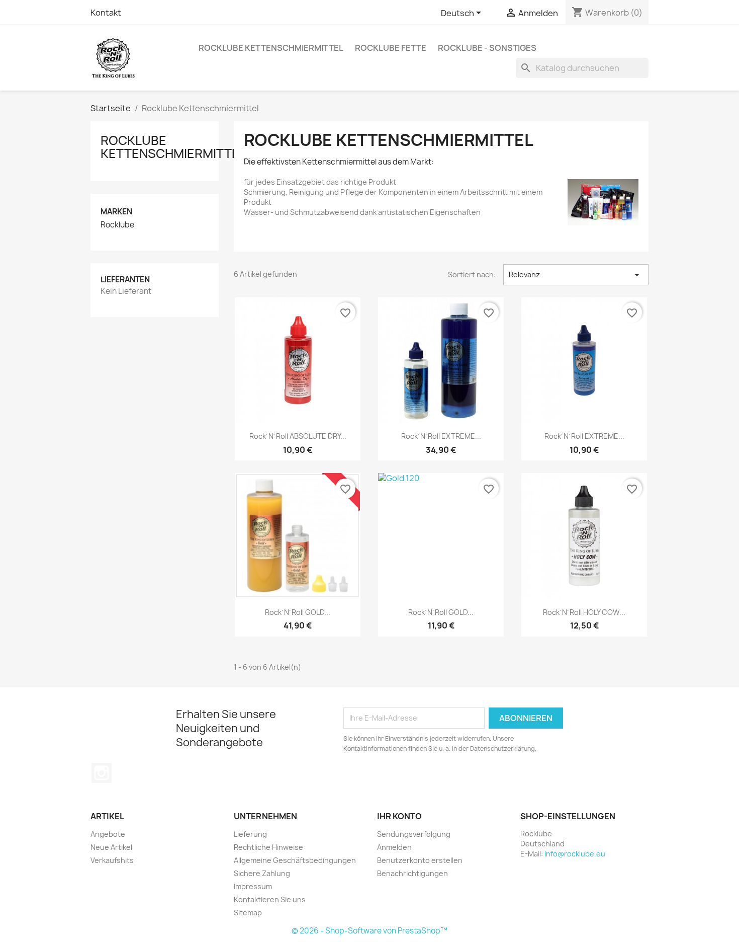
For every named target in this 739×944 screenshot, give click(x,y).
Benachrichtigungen (412, 873)
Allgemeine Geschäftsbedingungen (295, 860)
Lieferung (250, 834)
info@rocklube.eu (574, 853)
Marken (116, 211)
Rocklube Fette (390, 47)
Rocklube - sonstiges (487, 47)
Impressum (253, 886)
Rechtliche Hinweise (268, 847)
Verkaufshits (112, 860)
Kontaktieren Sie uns (270, 899)
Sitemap (248, 912)
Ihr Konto (399, 816)
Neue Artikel (111, 847)
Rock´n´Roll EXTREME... (441, 436)
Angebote (107, 834)
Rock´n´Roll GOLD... (297, 612)
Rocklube (117, 225)
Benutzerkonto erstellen (420, 860)
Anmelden (394, 847)
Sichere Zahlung (262, 873)
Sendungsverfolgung (413, 834)
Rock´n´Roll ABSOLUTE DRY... (297, 436)
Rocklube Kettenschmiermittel (271, 47)
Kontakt (105, 12)
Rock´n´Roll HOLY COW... (584, 612)
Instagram (101, 773)
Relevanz (576, 275)
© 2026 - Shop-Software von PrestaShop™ (369, 930)
